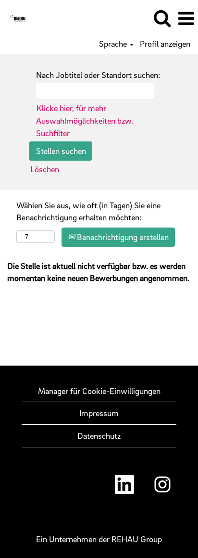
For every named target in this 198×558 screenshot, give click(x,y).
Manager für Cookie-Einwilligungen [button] (99, 391)
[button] (186, 19)
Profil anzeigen (165, 44)
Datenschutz (99, 436)
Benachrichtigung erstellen (122, 237)
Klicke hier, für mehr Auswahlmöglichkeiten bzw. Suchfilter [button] (84, 120)
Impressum (99, 413)
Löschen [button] (44, 169)
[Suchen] (162, 18)
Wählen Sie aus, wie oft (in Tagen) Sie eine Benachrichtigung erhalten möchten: (88, 211)
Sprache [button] (114, 44)
